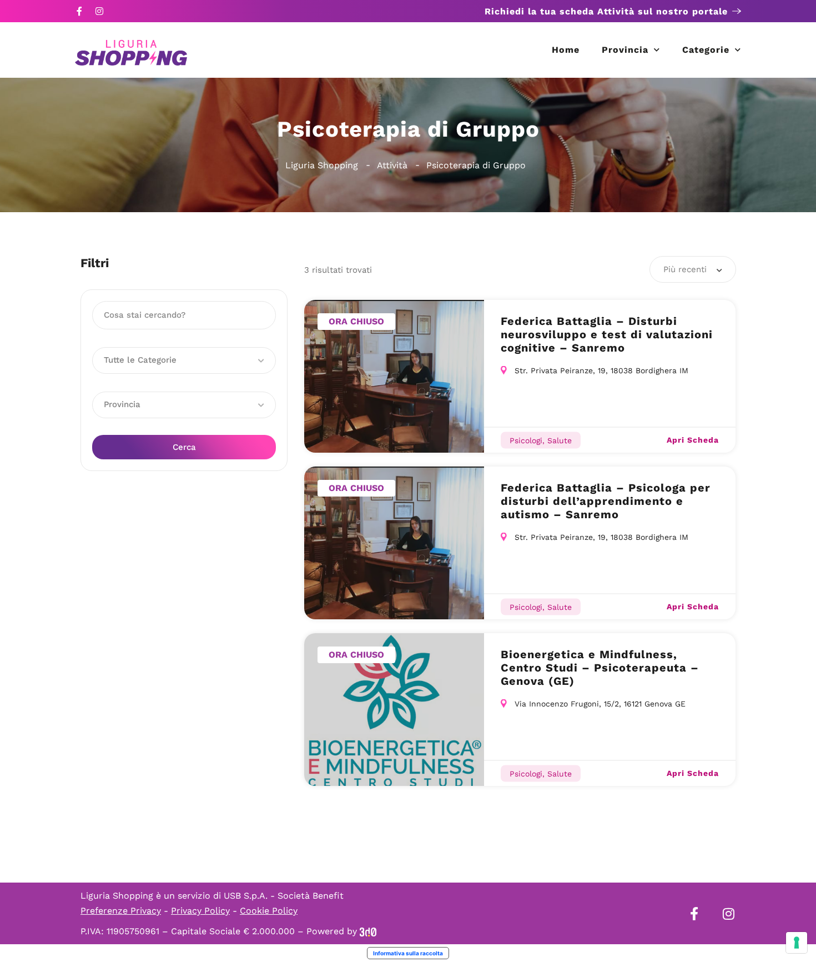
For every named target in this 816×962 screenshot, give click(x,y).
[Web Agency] (368, 931)
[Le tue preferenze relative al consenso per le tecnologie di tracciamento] (796, 942)
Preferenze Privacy (120, 910)
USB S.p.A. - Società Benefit (284, 895)
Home (566, 49)
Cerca (184, 447)
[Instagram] (99, 11)
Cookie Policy (269, 910)
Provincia (625, 49)
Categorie (705, 49)
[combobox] (692, 269)
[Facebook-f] (79, 11)
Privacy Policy (200, 910)
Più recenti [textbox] (685, 269)
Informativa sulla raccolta (408, 953)
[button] (184, 360)
